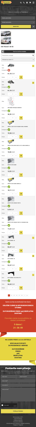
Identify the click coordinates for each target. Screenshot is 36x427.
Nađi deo (16, 26)
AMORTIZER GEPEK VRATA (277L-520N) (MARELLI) (19, 145)
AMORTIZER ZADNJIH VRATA (14, 203)
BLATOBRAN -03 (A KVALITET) (14, 277)
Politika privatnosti (18, 420)
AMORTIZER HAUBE (12, 164)
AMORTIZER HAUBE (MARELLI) (14, 183)
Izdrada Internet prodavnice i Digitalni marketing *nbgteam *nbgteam (18, 424)
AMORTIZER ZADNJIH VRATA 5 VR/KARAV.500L (18, 222)
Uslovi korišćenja (18, 418)
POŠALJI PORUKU (18, 411)
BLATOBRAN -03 (11, 240)
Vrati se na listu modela (19, 51)
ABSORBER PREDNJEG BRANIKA (15, 107)
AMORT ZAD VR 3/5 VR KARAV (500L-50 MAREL (18, 126)
